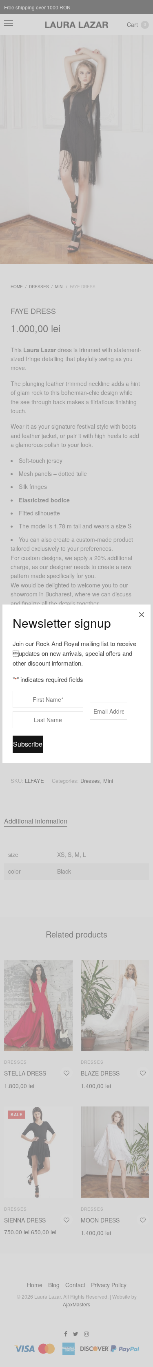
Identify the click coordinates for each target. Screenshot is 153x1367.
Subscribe (27, 744)
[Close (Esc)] (142, 613)
